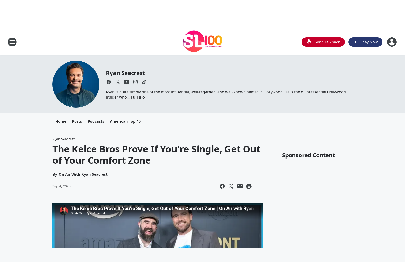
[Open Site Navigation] (12, 42)
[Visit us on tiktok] (144, 82)
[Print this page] (249, 186)
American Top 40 (125, 121)
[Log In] (392, 42)
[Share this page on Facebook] (222, 186)
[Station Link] (202, 42)
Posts (77, 121)
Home (60, 121)
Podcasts (96, 121)
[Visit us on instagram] (135, 82)
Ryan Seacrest (125, 73)
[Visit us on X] (117, 82)
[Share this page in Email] (240, 186)
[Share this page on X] (231, 186)
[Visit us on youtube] (126, 82)
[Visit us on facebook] (109, 82)
